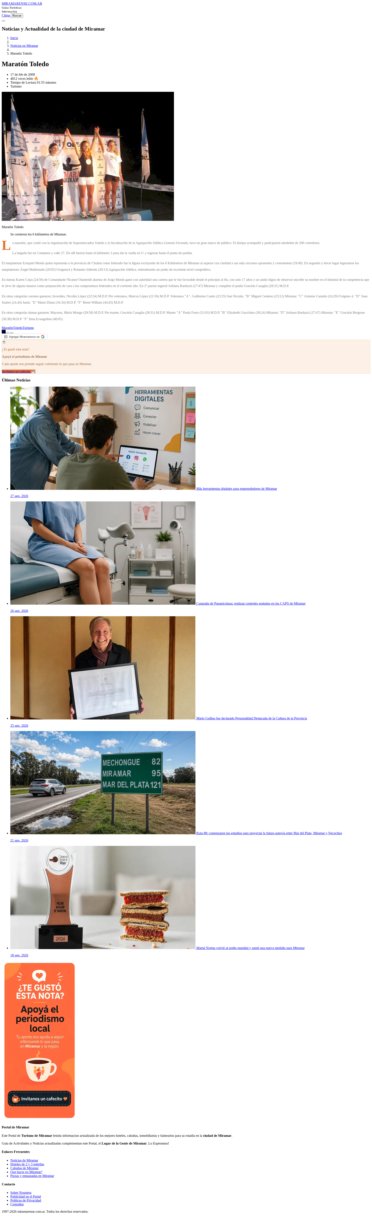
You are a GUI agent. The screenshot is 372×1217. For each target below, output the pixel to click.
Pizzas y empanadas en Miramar (32, 1176)
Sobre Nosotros (20, 1192)
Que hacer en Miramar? (26, 1172)
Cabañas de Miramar (24, 1168)
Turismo (28, 328)
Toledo (18, 328)
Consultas (17, 1204)
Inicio (14, 38)
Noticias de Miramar (24, 1160)
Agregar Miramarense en (24, 336)
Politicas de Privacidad (25, 1200)
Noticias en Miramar (24, 46)
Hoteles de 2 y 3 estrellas (27, 1164)
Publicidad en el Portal (25, 1196)
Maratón (7, 328)
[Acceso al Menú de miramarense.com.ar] (3, 21)
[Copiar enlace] (7, 332)
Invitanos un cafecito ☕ (18, 371)
